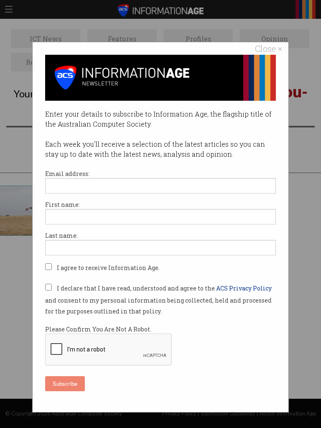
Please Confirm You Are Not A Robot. (98, 329)
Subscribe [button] (65, 383)
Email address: (67, 174)
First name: (62, 205)
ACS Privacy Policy (244, 288)
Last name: (61, 235)
